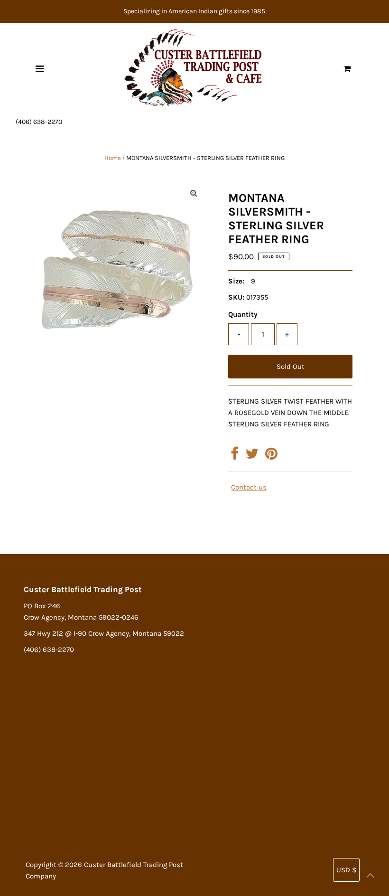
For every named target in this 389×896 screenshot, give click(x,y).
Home (112, 157)
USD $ (346, 870)
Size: (236, 281)
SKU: (236, 297)
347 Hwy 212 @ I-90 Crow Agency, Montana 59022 (104, 633)
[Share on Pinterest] (271, 456)
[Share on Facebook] (235, 456)
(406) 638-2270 (39, 122)
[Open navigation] (39, 69)
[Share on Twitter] (252, 456)
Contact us (249, 487)
